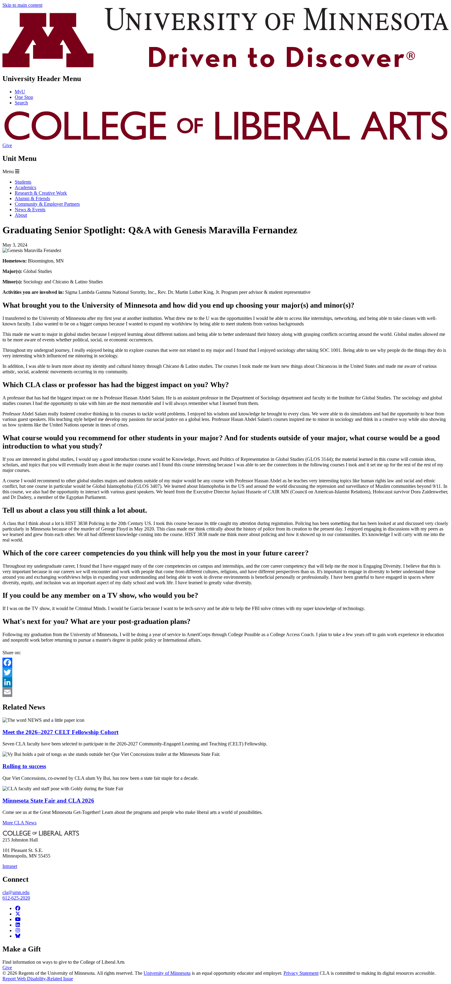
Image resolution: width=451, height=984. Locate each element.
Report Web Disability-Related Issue (37, 978)
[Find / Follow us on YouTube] (18, 919)
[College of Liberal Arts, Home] (225, 139)
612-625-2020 (16, 897)
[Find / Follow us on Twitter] (18, 913)
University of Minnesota (167, 973)
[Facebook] (225, 662)
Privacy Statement (300, 973)
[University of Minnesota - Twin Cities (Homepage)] (225, 65)
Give (7, 145)
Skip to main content (22, 5)
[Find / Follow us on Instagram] (18, 930)
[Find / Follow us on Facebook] (18, 908)
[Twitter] (225, 672)
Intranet (9, 866)
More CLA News (19, 822)
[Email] (225, 692)
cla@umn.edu (15, 892)
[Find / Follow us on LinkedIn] (18, 925)
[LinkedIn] (225, 682)
